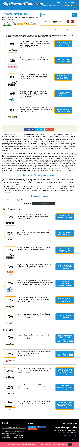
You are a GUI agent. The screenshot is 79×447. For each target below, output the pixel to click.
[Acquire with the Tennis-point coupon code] (12, 50)
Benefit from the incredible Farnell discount (65, 266)
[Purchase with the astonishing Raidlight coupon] (10, 289)
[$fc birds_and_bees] (54, 21)
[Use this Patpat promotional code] (10, 360)
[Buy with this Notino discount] (10, 239)
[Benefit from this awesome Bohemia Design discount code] (10, 409)
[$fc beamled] (46, 21)
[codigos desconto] (75, 5)
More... (74, 2)
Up (73, 439)
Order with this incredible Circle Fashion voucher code (65, 371)
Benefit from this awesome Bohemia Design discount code (65, 405)
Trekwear (43, 204)
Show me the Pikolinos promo (63, 60)
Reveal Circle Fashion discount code (65, 387)
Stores (67, 2)
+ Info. (36, 17)
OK (70, 444)
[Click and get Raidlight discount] (12, 100)
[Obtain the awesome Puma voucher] (10, 256)
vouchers (20, 35)
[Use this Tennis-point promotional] (10, 306)
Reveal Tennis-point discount (63, 110)
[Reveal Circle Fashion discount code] (10, 394)
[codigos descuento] (68, 5)
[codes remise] (71, 5)
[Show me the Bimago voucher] (10, 223)
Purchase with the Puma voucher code (63, 77)
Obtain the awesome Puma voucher (65, 250)
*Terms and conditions (70, 435)
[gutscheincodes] (65, 5)
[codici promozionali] (75, 8)
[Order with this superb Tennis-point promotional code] (10, 344)
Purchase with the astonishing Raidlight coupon (65, 283)
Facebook (29, 129)
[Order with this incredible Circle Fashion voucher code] (10, 377)
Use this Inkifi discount (65, 316)
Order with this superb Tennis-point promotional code (65, 338)
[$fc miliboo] (70, 21)
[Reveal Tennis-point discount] (12, 116)
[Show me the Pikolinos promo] (12, 66)
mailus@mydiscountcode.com (15, 427)
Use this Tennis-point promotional (65, 300)
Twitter (32, 427)
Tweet (40, 129)
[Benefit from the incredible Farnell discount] (10, 273)
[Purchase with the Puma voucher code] (12, 83)
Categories (58, 2)
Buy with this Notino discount (64, 233)
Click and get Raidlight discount (63, 93)
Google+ (50, 129)
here (39, 444)
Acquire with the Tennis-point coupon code (63, 44)
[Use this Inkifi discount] (10, 323)
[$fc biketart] (62, 21)
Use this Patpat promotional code (65, 354)
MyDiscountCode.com (20, 3)
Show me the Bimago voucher (65, 217)
